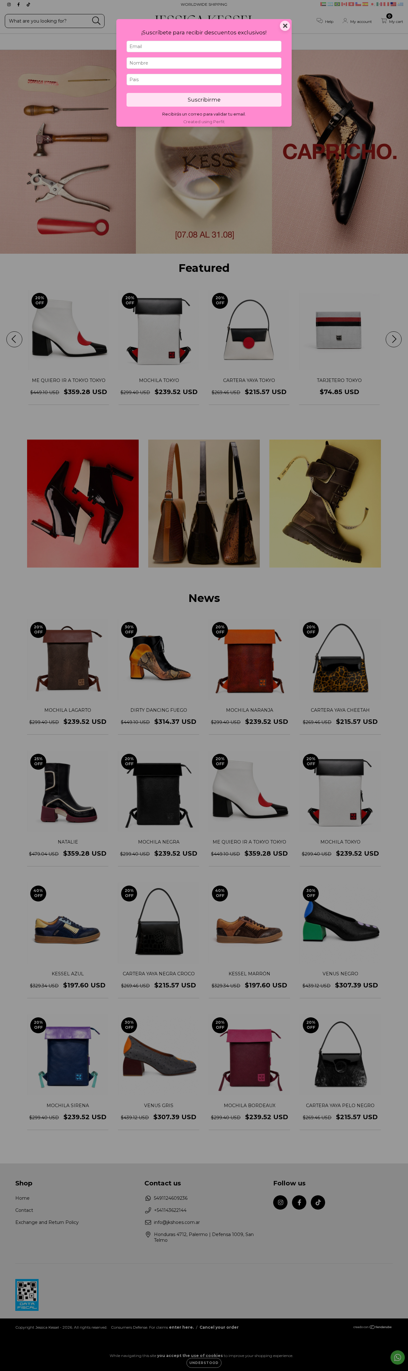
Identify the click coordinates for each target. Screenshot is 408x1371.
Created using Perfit (204, 121)
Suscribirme (204, 99)
